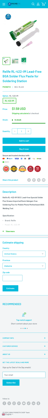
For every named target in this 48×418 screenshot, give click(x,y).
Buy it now (24, 149)
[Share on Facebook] (29, 180)
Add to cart (24, 140)
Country (6, 248)
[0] (43, 4)
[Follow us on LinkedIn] (33, 403)
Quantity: (6, 131)
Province (6, 260)
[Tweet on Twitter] (39, 180)
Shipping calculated (20, 113)
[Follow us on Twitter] (9, 403)
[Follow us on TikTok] (28, 403)
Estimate (10, 288)
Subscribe (11, 382)
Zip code (6, 272)
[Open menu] (4, 4)
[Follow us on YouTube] (24, 403)
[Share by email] (43, 180)
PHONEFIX (7, 87)
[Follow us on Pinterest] (19, 403)
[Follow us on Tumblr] (38, 403)
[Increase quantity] (28, 131)
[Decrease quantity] (14, 131)
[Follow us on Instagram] (14, 403)
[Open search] (33, 4)
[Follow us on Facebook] (4, 403)
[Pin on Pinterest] (34, 180)
